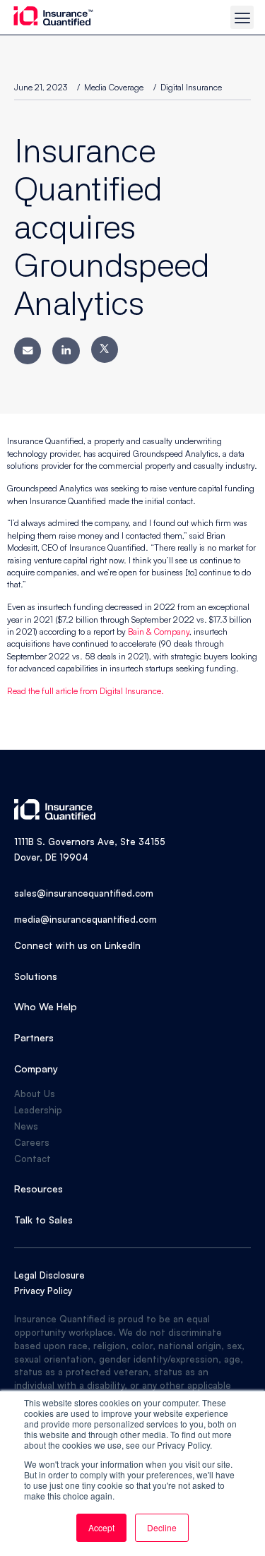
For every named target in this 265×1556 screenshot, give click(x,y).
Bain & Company (158, 631)
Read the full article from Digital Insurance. (85, 691)
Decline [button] (162, 1527)
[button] (242, 17)
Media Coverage (113, 87)
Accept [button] (101, 1527)
